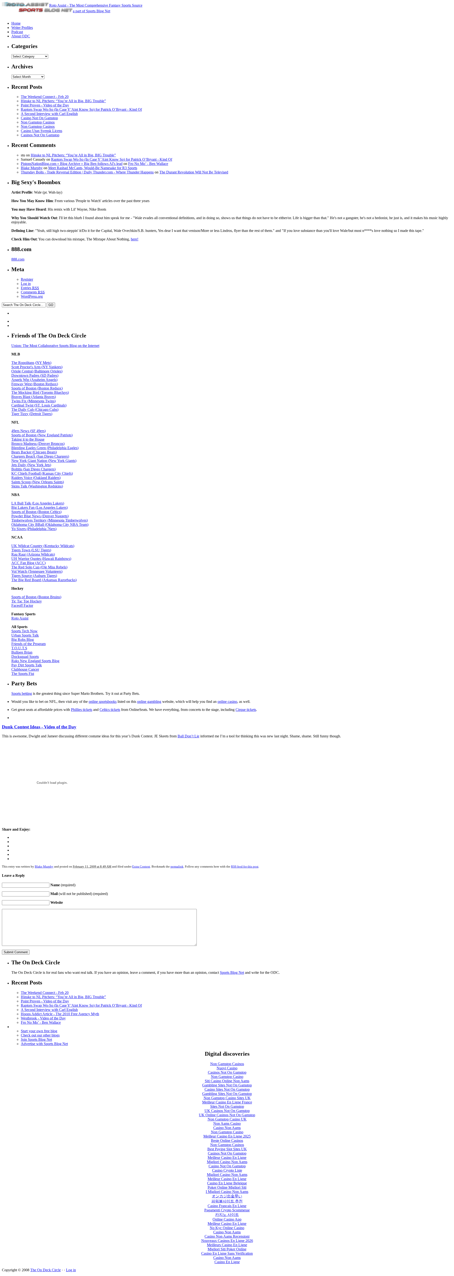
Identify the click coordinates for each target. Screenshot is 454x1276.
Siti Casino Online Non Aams (227, 1081)
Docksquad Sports (25, 657)
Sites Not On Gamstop (227, 1106)
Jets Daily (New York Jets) (31, 465)
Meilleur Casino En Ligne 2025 (227, 1136)
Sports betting (21, 693)
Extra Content (141, 866)
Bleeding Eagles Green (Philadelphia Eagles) (45, 448)
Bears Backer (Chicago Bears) (34, 452)
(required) (62, 885)
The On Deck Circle (45, 1270)
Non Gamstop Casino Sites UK (227, 1098)
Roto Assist (19, 618)
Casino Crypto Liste (227, 1170)
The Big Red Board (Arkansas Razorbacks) (44, 580)
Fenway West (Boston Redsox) (34, 384)
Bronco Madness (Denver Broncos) (38, 444)
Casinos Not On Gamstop (40, 135)
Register (27, 279)
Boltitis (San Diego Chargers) (33, 469)
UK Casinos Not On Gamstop (227, 1111)
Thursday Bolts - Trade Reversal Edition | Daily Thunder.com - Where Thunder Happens (87, 172)
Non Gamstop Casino (227, 1077)
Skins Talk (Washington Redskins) (37, 486)
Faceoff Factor (22, 605)
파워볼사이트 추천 (227, 1201)
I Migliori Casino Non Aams (227, 1192)
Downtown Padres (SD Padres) (34, 375)
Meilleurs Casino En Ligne (227, 1245)
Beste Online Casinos (227, 1141)
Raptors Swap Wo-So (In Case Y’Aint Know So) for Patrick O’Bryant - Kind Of (81, 109)
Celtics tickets (110, 710)
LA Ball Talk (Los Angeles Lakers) (37, 503)
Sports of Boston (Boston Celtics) (36, 512)
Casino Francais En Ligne (227, 1206)
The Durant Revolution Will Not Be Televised (193, 172)
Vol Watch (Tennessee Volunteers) (36, 571)
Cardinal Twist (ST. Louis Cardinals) (38, 405)
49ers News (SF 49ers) (28, 431)
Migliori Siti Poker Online (227, 1249)
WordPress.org (32, 296)
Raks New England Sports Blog (35, 661)
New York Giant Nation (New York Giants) (43, 461)
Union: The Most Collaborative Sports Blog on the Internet (55, 346)
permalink (176, 866)
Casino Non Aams (227, 1128)
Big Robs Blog (22, 640)
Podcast (17, 32)
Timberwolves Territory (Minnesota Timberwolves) (49, 520)
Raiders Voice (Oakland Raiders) (36, 478)
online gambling (149, 702)
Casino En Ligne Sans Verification (227, 1253)
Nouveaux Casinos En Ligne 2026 (227, 1241)
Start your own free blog (39, 1031)
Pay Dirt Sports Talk (26, 665)
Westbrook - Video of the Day (43, 1018)
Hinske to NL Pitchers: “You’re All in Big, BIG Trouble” (63, 101)
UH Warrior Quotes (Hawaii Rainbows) (41, 559)
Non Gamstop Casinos (38, 122)
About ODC (20, 36)
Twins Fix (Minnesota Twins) (33, 401)
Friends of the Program (28, 644)
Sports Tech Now (24, 631)
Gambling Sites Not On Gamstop (227, 1085)
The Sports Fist (22, 674)
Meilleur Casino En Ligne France (227, 1102)
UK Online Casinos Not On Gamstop (227, 1115)
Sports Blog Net (232, 972)
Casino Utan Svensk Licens (41, 131)
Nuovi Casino (227, 1068)
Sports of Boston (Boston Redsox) (37, 388)
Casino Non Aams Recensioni (227, 1236)
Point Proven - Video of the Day (45, 105)
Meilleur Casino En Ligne (227, 1158)
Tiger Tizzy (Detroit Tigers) (31, 414)
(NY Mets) (43, 363)
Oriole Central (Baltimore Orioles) (36, 371)
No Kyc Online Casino (227, 1228)
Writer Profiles (22, 28)
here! (134, 239)
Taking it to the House (27, 439)
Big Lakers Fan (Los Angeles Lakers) (39, 507)
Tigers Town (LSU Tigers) (31, 550)
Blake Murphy (32, 168)
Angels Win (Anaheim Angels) (34, 380)
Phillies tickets (81, 710)
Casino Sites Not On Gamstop (227, 1089)
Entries (30, 288)
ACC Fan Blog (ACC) (28, 563)
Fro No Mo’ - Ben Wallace (148, 164)
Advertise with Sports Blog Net (44, 1044)
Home (16, 23)
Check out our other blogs (40, 1035)
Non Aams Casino (227, 1123)
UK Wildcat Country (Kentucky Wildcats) (42, 546)
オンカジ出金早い (227, 1196)
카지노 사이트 (227, 1215)
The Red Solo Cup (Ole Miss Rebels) (39, 567)
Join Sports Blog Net (36, 1039)
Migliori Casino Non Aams (227, 1162)
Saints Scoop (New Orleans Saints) (37, 482)
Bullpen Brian (21, 652)
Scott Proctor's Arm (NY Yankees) (36, 367)
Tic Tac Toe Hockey (26, 601)
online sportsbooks (103, 702)
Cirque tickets (246, 710)
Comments (33, 292)
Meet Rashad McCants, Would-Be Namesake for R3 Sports (92, 168)
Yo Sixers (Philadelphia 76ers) (34, 529)
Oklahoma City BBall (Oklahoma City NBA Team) (49, 525)
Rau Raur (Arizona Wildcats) (33, 554)
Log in (26, 284)
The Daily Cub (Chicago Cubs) (34, 410)
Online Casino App (227, 1219)
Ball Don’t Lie (188, 736)
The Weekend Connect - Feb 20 (45, 97)
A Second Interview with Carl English (49, 114)
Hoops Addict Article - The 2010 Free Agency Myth (60, 1014)
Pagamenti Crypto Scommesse (227, 1210)
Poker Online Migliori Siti (227, 1187)
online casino (227, 702)
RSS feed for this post (244, 866)
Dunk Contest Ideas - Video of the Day (39, 726)
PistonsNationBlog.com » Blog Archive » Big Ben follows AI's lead (71, 164)
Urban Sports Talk (25, 635)
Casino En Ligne (227, 1262)
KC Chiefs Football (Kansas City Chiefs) (42, 473)
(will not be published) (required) (79, 894)
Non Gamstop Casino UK (227, 1119)
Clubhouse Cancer (25, 669)
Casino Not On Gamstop (39, 118)
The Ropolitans (22, 363)
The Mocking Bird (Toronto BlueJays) (40, 392)
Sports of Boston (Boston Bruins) (36, 597)
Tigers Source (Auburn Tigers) (34, 576)
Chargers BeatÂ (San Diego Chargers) (40, 456)
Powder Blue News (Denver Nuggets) (40, 516)
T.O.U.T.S (19, 648)
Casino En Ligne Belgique (227, 1183)
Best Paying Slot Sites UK (227, 1149)
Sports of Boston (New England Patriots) (42, 435)
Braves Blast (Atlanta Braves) (33, 397)
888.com (17, 259)
